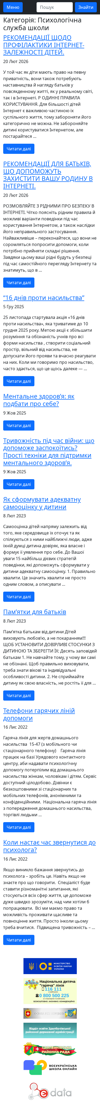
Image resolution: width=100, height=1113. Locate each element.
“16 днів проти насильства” (43, 297)
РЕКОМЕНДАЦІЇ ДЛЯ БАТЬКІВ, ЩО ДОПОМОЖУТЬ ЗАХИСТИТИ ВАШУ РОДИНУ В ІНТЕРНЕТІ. (48, 174)
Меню (13, 7)
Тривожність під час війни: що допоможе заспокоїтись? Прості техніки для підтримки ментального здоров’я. (48, 451)
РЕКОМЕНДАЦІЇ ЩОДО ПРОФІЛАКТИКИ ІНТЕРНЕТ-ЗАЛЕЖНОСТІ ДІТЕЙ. (43, 44)
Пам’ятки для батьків (34, 611)
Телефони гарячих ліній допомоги (39, 714)
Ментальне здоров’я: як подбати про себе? (38, 400)
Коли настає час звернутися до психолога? (49, 846)
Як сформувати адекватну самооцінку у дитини (42, 503)
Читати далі (19, 149)
